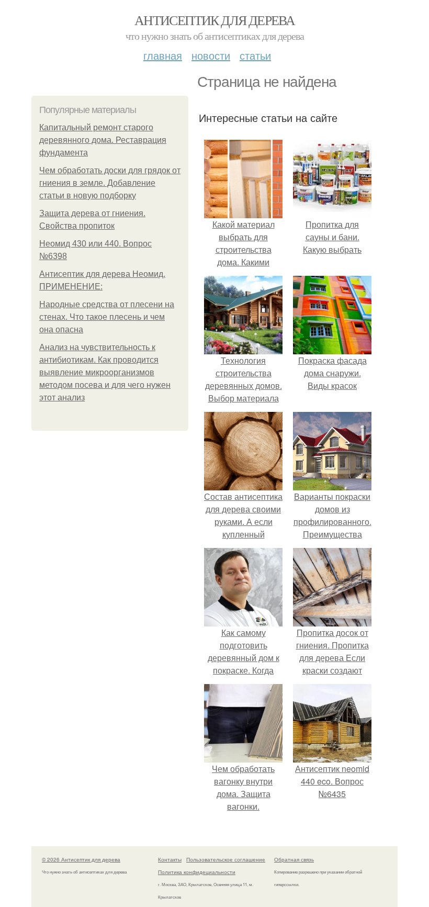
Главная (162, 55)
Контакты (170, 859)
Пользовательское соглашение (225, 859)
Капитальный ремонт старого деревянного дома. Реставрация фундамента (102, 140)
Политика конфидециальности (196, 872)
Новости (210, 55)
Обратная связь (294, 859)
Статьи (255, 55)
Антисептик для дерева (214, 20)
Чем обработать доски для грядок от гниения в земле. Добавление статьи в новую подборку (109, 183)
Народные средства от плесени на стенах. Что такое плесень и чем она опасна (106, 317)
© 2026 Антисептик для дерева (81, 859)
